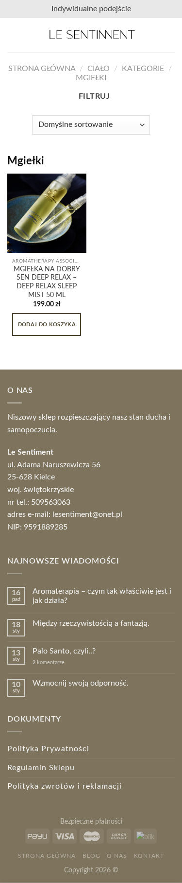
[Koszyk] (170, 35)
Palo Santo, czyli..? (64, 651)
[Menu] (13, 35)
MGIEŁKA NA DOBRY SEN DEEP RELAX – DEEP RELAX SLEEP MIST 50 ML (47, 282)
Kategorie (143, 68)
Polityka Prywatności (48, 749)
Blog (91, 856)
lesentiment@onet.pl (87, 514)
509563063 (50, 502)
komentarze (49, 662)
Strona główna (42, 68)
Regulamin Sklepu (41, 768)
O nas (117, 856)
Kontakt (149, 856)
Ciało (98, 68)
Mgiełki (91, 78)
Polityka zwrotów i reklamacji (64, 786)
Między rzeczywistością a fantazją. (91, 623)
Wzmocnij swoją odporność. (81, 683)
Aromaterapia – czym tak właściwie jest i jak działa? (102, 595)
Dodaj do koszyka (47, 324)
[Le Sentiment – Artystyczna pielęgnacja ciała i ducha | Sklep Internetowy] (92, 35)
